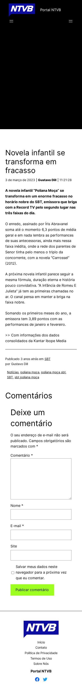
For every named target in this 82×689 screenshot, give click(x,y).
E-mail (17, 526)
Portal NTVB (50, 10)
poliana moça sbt (53, 372)
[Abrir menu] (11, 21)
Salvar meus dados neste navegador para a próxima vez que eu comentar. (41, 572)
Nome (16, 505)
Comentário (21, 455)
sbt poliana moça (27, 377)
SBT (48, 359)
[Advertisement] (41, 82)
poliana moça (29, 372)
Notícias (13, 372)
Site (13, 546)
